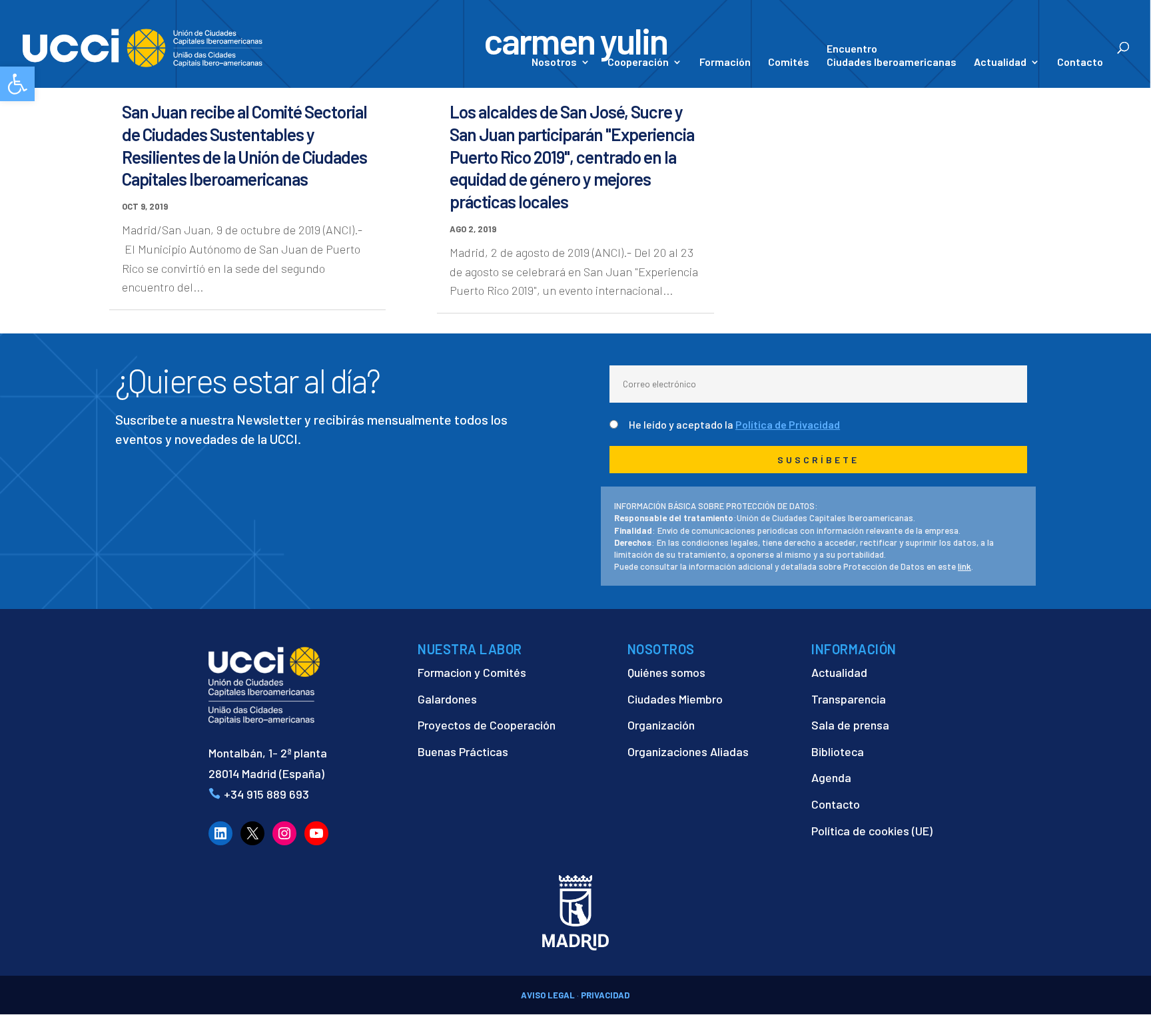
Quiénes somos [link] (666, 672)
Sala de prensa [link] (850, 724)
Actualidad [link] (1000, 62)
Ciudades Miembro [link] (675, 699)
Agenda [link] (831, 777)
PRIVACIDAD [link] (605, 995)
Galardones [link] (447, 699)
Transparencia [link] (848, 699)
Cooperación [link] (638, 62)
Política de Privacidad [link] (787, 424)
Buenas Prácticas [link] (463, 751)
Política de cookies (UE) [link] (872, 830)
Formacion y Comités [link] (472, 672)
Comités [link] (788, 62)
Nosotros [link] (554, 62)
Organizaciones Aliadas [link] (688, 751)
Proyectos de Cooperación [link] (487, 724)
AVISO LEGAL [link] (548, 995)
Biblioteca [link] (837, 751)
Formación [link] (725, 62)
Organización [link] (661, 724)
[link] (17, 84)
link (964, 566)
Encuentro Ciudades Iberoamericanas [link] (892, 55)
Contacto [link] (1080, 62)
